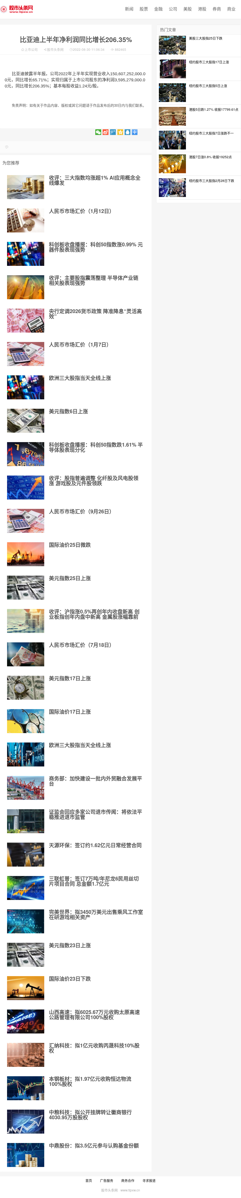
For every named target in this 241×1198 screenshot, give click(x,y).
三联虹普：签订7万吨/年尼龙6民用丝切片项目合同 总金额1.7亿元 (94, 881)
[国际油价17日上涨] (25, 721)
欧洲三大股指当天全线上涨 (80, 377)
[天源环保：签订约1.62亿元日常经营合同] (25, 855)
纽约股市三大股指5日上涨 (208, 85)
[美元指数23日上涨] (25, 955)
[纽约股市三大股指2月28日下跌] (172, 187)
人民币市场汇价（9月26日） (81, 511)
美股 (187, 9)
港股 (202, 9)
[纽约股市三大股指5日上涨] (172, 92)
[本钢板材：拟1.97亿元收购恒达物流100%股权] (25, 1088)
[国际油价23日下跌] (25, 988)
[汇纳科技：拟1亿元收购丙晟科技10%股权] (25, 1055)
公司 (173, 9)
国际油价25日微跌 (70, 544)
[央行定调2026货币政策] (25, 321)
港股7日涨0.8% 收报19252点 (210, 156)
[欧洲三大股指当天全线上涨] (25, 387)
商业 (231, 9)
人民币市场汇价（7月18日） (81, 644)
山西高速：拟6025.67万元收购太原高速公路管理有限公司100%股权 (94, 1014)
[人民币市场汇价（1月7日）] (25, 354)
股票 (144, 9)
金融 (158, 9)
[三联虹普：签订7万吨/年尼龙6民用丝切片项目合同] (25, 888)
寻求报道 (149, 1180)
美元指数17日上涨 (70, 678)
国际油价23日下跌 (70, 978)
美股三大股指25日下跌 (205, 38)
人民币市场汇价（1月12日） (81, 211)
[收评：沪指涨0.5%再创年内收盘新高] (25, 621)
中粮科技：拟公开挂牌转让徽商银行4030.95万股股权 (90, 1114)
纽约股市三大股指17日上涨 (209, 61)
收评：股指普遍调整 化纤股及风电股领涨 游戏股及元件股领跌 (93, 480)
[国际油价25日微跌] (25, 554)
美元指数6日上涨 (68, 411)
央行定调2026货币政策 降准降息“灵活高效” (95, 313)
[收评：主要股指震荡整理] (25, 287)
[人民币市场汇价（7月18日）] (25, 654)
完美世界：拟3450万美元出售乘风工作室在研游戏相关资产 (96, 914)
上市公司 (31, 49)
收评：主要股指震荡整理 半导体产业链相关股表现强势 (93, 280)
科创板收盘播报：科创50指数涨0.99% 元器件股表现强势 (96, 246)
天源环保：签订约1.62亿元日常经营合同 (95, 845)
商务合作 (127, 1180)
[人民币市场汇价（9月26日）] (25, 521)
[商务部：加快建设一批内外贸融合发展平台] (25, 788)
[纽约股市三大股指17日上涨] (172, 68)
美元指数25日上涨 (70, 578)
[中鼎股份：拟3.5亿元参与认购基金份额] (25, 1155)
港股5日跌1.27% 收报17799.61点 (213, 109)
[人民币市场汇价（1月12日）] (25, 220)
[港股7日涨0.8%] (172, 163)
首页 (88, 1180)
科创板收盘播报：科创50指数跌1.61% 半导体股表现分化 (96, 447)
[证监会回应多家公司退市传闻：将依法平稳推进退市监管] (25, 821)
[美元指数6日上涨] (25, 421)
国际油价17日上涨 (70, 711)
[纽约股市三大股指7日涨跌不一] (172, 139)
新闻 (129, 9)
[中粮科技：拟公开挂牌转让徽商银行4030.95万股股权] (25, 1122)
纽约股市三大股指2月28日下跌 (211, 180)
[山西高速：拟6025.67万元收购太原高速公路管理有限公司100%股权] (25, 1021)
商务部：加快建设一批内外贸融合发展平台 (95, 780)
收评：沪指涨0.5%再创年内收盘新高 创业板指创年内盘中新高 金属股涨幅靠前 (94, 614)
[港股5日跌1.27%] (172, 116)
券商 (217, 9)
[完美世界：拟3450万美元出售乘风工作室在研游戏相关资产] (25, 921)
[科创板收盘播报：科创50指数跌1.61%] (25, 454)
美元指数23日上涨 (70, 945)
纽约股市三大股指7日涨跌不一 (211, 133)
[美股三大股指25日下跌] (172, 44)
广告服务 (106, 1180)
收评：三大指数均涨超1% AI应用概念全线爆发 (95, 180)
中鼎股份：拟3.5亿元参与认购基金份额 (94, 1145)
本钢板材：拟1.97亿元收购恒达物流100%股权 (90, 1081)
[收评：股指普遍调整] (25, 487)
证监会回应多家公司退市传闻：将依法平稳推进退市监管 (95, 814)
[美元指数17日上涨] (25, 688)
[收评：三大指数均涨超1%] (25, 187)
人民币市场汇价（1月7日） (80, 344)
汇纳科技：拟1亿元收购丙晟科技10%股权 (94, 1047)
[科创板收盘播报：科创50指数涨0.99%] (25, 254)
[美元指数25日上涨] (25, 588)
